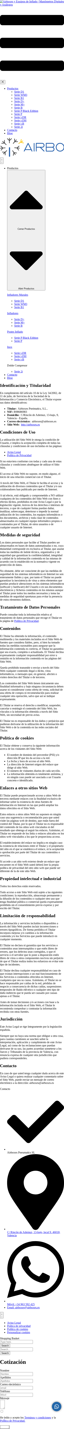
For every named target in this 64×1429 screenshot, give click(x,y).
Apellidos (5, 1377)
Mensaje (4, 1398)
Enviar (4, 1427)
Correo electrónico (10, 1384)
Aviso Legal (14, 452)
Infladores (12, 313)
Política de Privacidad (19, 455)
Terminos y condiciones (37, 1417)
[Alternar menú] (2, 160)
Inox (9, 347)
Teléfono (5, 1391)
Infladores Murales (17, 294)
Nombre (4, 1370)
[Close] (2, 82)
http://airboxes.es (30, 424)
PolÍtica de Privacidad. (12, 1420)
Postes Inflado (15, 331)
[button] (32, 78)
